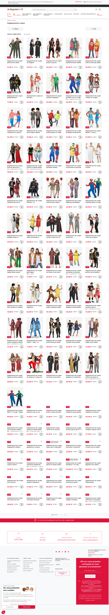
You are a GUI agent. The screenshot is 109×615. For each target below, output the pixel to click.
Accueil (9, 20)
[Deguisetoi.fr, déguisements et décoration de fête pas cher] (15, 9)
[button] (3, 612)
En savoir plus (9, 607)
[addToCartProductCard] (22, 67)
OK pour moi (26, 607)
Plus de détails (14, 3)
